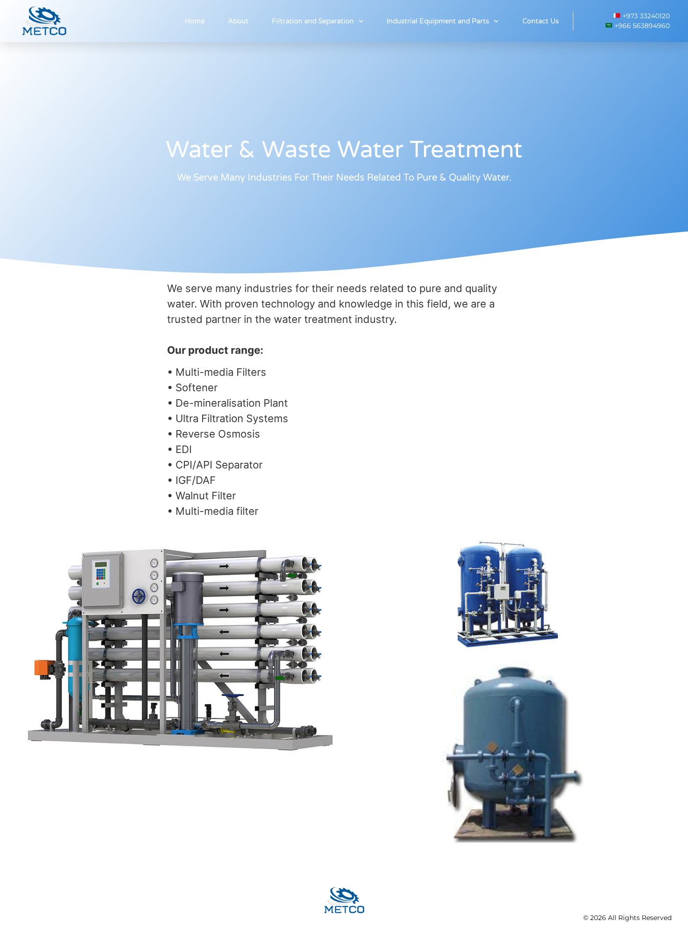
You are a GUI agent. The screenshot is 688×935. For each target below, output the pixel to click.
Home (195, 21)
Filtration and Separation (313, 21)
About (238, 21)
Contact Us (540, 21)
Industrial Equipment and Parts (438, 21)
